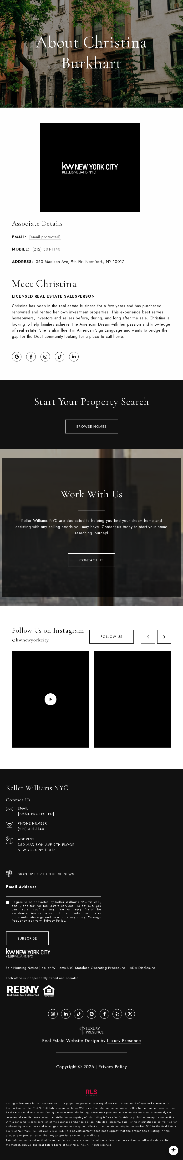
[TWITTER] (130, 1014)
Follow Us (112, 636)
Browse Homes (91, 426)
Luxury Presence (124, 1041)
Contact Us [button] (91, 560)
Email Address (21, 887)
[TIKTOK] (59, 356)
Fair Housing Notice (22, 967)
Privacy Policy (54, 921)
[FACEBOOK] (31, 356)
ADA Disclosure (142, 967)
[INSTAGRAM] (45, 356)
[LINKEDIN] (74, 356)
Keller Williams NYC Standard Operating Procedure (84, 967)
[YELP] (117, 1014)
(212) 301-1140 (46, 249)
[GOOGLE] (16, 356)
